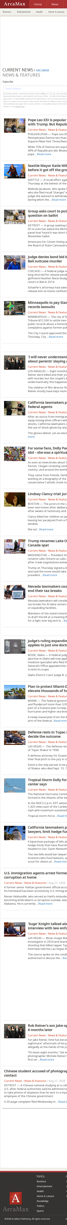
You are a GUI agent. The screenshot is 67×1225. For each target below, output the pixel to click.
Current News (37, 130)
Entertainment (23, 11)
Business (7, 11)
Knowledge (42, 1201)
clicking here (20, 106)
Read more (44, 154)
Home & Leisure (45, 1196)
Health (39, 11)
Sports (40, 1210)
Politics (40, 1205)
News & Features (35, 883)
